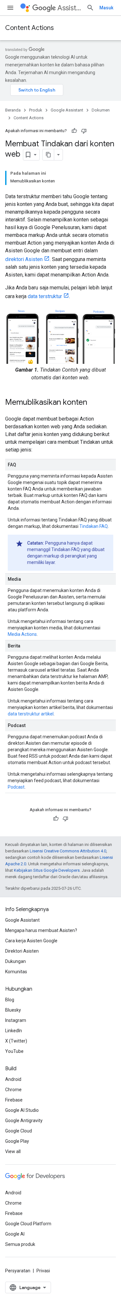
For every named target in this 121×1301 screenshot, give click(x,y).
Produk (35, 110)
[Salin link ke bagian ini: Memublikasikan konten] (93, 403)
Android (13, 1079)
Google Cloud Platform (28, 1223)
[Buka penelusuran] (90, 8)
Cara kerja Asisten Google (31, 940)
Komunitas (16, 971)
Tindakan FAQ (93, 526)
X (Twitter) (16, 1041)
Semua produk (20, 1244)
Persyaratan (17, 1270)
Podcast (16, 787)
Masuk (106, 7)
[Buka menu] (10, 7)
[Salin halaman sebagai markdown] (48, 154)
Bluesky (13, 1010)
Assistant (69, 8)
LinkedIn (13, 1030)
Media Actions (22, 634)
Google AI (15, 1234)
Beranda (13, 110)
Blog (9, 999)
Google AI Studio (22, 1110)
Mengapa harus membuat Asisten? (41, 930)
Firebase (14, 1099)
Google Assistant (67, 110)
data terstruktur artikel (31, 713)
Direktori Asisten (22, 951)
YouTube (14, 1051)
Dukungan (15, 961)
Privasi (43, 1270)
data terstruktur (45, 296)
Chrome (13, 1089)
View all (13, 1151)
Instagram (15, 1020)
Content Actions (29, 28)
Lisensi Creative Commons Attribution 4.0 (68, 851)
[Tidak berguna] (84, 131)
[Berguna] (74, 131)
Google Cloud (18, 1130)
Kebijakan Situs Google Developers (47, 870)
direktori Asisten (24, 259)
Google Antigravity (24, 1120)
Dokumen (101, 110)
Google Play (17, 1141)
